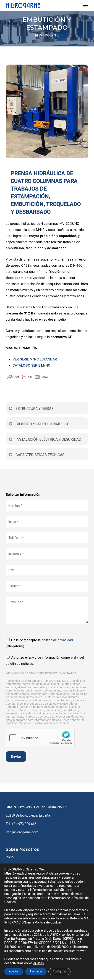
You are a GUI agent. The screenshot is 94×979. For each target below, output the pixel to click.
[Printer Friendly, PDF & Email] (47, 377)
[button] (85, 5)
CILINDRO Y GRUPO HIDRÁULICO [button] (43, 424)
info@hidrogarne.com (22, 832)
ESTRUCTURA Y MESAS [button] (35, 408)
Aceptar (14, 971)
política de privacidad (57, 640)
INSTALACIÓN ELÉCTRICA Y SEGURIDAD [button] (48, 439)
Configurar (59, 971)
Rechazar (36, 971)
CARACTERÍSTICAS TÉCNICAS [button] (40, 455)
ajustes (38, 963)
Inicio (10, 857)
